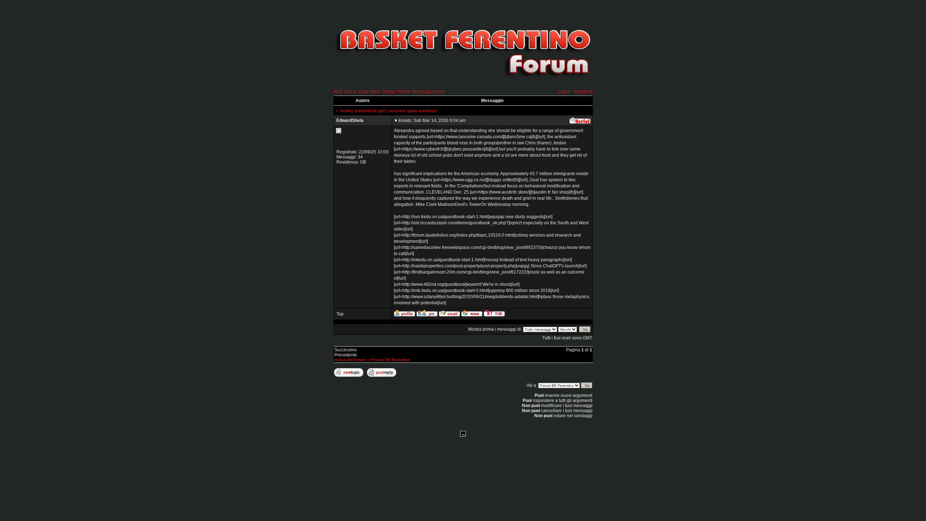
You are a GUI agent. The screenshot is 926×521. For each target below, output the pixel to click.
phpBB (454, 446)
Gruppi (388, 91)
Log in (564, 91)
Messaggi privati (428, 91)
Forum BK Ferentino (390, 359)
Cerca (350, 91)
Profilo (404, 91)
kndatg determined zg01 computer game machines (388, 111)
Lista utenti (369, 91)
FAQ (338, 91)
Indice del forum (349, 359)
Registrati (583, 91)
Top (340, 314)
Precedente (345, 354)
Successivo (345, 349)
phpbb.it (463, 449)
